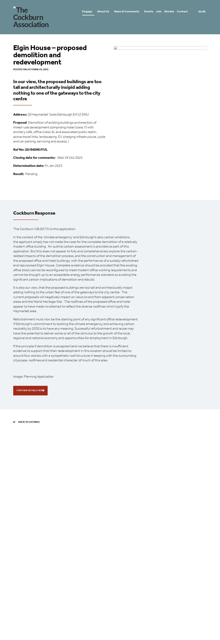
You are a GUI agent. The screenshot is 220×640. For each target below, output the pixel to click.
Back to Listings (29, 422)
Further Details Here (30, 390)
